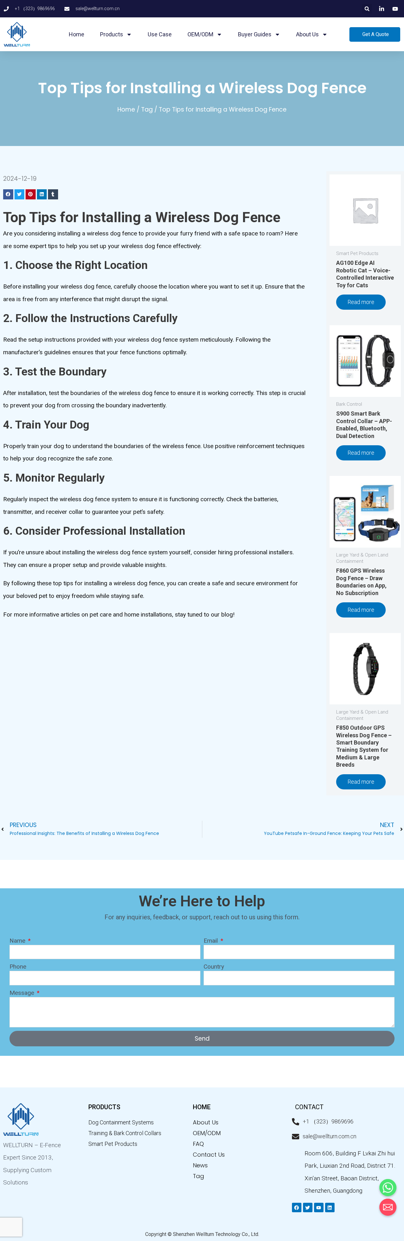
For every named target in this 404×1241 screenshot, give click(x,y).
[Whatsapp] (387, 1187)
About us (307, 34)
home (202, 1107)
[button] (367, 9)
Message (22, 992)
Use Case (160, 34)
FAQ (198, 1144)
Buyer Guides (254, 34)
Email (211, 940)
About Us (205, 1122)
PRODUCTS (104, 1107)
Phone (17, 966)
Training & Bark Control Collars (124, 1133)
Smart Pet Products (112, 1144)
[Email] (387, 1207)
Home (76, 34)
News (200, 1165)
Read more (361, 302)
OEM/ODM (200, 34)
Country (214, 966)
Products (111, 34)
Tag (147, 109)
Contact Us (209, 1155)
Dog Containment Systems (121, 1122)
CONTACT (309, 1107)
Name (18, 940)
